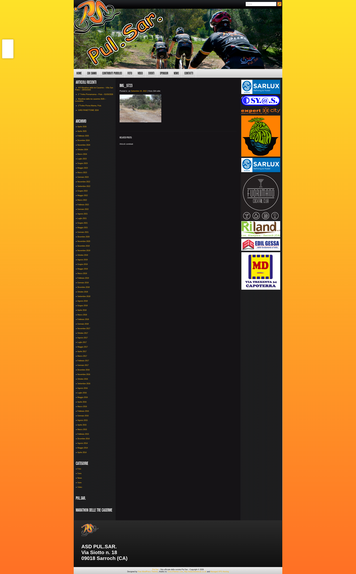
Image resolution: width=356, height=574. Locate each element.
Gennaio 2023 (83, 177)
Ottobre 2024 (82, 150)
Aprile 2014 (81, 452)
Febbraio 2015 (83, 434)
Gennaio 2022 (83, 209)
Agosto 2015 (82, 420)
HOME (79, 73)
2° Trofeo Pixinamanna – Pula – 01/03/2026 (95, 94)
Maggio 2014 (82, 448)
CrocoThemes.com (175, 572)
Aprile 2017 (81, 351)
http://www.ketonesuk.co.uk (195, 572)
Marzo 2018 (82, 315)
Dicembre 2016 (83, 370)
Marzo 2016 (82, 406)
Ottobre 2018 (82, 292)
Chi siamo (92, 73)
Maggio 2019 (82, 269)
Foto (130, 73)
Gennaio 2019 (83, 283)
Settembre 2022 (83, 186)
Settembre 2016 (83, 384)
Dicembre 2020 (83, 237)
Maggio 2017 (82, 347)
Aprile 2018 (81, 310)
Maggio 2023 (82, 168)
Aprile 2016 (81, 402)
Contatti (188, 73)
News (176, 73)
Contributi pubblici (112, 73)
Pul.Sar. (155, 569)
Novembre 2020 (83, 241)
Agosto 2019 (82, 260)
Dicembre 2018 (83, 287)
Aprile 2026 (81, 127)
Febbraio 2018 (83, 319)
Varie (79, 483)
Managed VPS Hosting (219, 572)
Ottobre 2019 (82, 255)
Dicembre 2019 (83, 246)
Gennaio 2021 (83, 232)
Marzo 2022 (82, 200)
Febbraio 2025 (83, 136)
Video (140, 73)
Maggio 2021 (82, 228)
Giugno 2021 (82, 223)
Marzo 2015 (82, 429)
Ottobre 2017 (82, 333)
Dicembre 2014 (83, 439)
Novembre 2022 (83, 182)
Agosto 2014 (82, 443)
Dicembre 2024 (83, 140)
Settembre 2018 (83, 296)
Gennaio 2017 (83, 365)
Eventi (151, 73)
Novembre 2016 (83, 374)
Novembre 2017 (83, 328)
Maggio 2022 (82, 195)
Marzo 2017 (82, 356)
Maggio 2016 (82, 397)
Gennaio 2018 (83, 324)
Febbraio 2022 (83, 205)
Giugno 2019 (82, 264)
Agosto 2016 (82, 388)
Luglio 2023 (82, 159)
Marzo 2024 (82, 154)
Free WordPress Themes (148, 572)
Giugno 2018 (82, 306)
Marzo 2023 (82, 172)
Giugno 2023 (82, 163)
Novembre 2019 (83, 250)
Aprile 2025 (81, 131)
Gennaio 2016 (83, 416)
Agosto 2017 (82, 338)
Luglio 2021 (82, 218)
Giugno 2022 (82, 191)
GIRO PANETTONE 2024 (88, 110)
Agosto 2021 (82, 214)
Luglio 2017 (82, 342)
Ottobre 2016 (82, 379)
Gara (79, 473)
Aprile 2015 (81, 425)
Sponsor (164, 73)
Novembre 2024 (83, 145)
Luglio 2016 (82, 393)
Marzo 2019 (82, 273)
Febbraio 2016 (83, 411)
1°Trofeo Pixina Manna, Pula (89, 106)
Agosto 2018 (82, 301)
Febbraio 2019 (83, 278)
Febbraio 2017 (83, 361)
